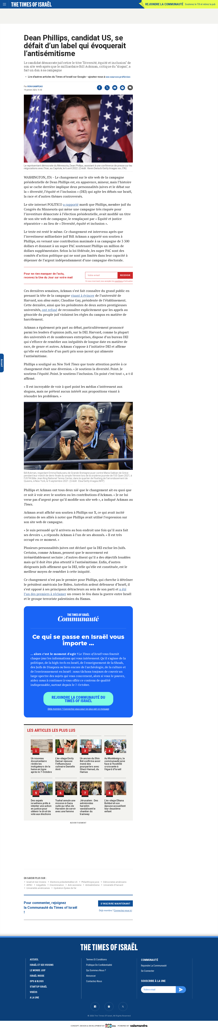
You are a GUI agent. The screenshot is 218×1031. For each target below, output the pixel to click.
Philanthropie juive (90, 882)
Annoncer (91, 975)
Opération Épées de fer (65, 888)
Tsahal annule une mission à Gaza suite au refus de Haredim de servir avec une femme (65, 806)
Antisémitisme (92, 885)
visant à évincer (82, 295)
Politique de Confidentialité (99, 965)
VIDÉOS (33, 992)
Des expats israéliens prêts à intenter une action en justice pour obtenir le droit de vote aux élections (41, 807)
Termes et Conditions (96, 959)
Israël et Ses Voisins (36, 882)
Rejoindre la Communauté (164, 4)
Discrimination (57, 885)
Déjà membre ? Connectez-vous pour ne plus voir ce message (78, 708)
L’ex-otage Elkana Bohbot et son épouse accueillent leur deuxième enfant (115, 806)
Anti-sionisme (74, 885)
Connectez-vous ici (123, 910)
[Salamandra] (138, 1025)
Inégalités (41, 885)
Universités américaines (38, 888)
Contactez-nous (94, 981)
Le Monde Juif (37, 970)
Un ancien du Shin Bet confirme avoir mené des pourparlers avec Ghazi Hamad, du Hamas (90, 765)
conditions (119, 281)
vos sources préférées (118, 77)
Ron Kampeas (35, 86)
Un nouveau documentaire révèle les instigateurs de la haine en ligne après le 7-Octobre (41, 765)
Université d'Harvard (113, 885)
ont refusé (49, 310)
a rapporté (71, 204)
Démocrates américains (114, 882)
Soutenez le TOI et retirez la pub (200, 4)
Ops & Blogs (37, 981)
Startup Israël (38, 986)
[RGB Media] (111, 1026)
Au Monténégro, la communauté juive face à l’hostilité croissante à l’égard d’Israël (114, 764)
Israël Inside (37, 975)
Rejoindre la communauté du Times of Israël (78, 699)
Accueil (34, 959)
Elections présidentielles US (63, 882)
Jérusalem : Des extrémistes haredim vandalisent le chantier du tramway (89, 807)
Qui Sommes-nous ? (96, 970)
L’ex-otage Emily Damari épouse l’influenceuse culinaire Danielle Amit (65, 764)
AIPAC (29, 885)
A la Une (34, 997)
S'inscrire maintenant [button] (115, 903)
